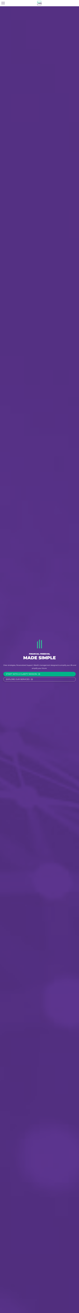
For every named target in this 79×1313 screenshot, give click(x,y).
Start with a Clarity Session (21, 674)
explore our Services (18, 679)
